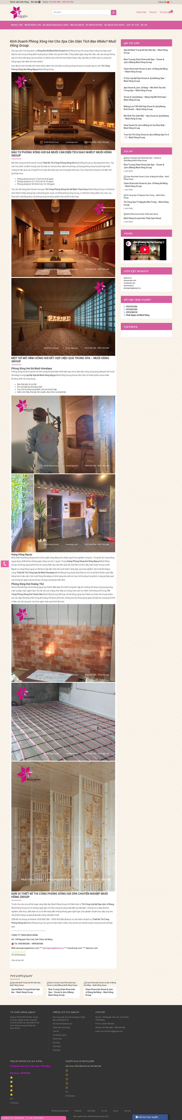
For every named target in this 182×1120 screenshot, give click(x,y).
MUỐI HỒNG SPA (33, 25)
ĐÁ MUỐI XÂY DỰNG (114, 25)
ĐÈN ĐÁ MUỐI (77, 25)
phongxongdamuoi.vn (53, 948)
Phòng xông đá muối (60, 1111)
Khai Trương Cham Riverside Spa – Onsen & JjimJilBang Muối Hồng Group (61, 992)
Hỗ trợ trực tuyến (148, 1117)
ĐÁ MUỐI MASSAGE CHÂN (56, 25)
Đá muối (78, 1111)
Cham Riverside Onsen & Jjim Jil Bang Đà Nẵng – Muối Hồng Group (99, 992)
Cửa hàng (57, 1046)
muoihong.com (129, 283)
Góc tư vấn (132, 25)
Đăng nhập (141, 12)
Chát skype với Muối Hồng (137, 315)
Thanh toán (57, 1039)
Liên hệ (56, 1031)
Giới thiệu (56, 1050)
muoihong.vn (129, 286)
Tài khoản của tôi (60, 1035)
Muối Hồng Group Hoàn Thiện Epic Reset (142, 218)
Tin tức (104, 1111)
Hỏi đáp (34, 2)
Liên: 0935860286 (17, 1118)
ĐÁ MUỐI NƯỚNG (94, 25)
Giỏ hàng (165, 12)
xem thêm (129, 171)
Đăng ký (153, 12)
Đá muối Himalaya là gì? (62, 1024)
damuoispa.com (130, 280)
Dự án (144, 25)
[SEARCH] (113, 12)
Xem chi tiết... (15, 1028)
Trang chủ (17, 25)
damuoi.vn (128, 278)
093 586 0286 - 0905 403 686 (61, 2)
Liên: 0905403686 (36, 1118)
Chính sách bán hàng (19, 2)
